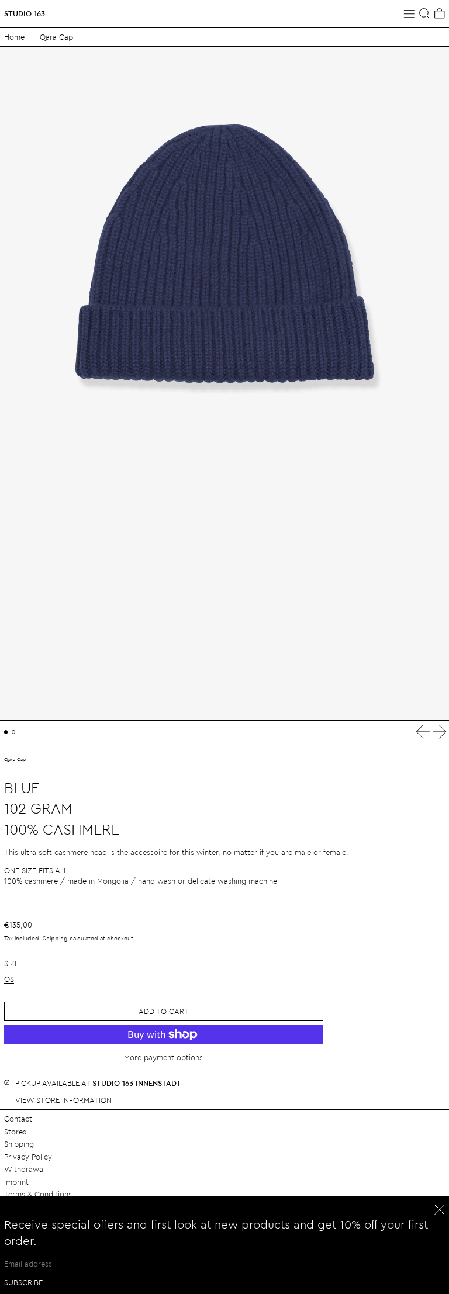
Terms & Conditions (38, 1193)
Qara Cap (56, 36)
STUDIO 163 (24, 13)
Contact (18, 1118)
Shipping (55, 938)
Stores (15, 1131)
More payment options (163, 1057)
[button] (424, 13)
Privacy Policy (28, 1156)
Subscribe (23, 1282)
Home (14, 36)
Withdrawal (24, 1168)
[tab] (6, 732)
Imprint (16, 1181)
